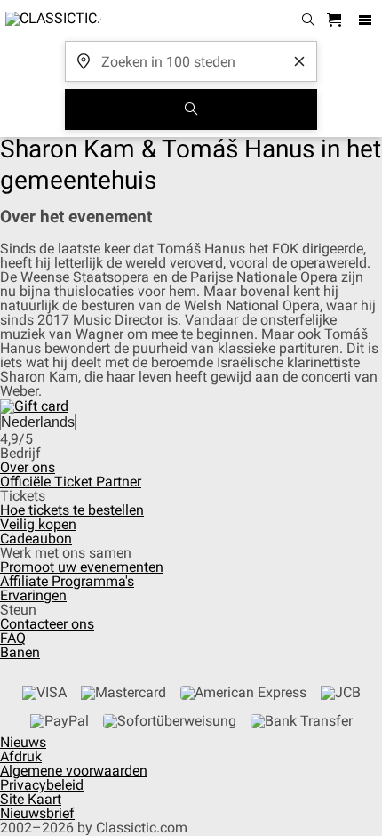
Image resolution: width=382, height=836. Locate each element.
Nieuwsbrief (37, 813)
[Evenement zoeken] (191, 109)
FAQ (13, 638)
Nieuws (23, 742)
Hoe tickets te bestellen (72, 510)
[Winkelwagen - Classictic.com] (336, 20)
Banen (20, 652)
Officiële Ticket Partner (70, 481)
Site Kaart (30, 799)
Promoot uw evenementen (81, 567)
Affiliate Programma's (67, 581)
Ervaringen (33, 595)
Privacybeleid (42, 784)
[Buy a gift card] (34, 405)
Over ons (27, 467)
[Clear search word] (299, 61)
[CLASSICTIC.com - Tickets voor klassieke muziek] (50, 20)
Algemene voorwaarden (73, 770)
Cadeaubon (36, 538)
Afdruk (21, 756)
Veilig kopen (38, 524)
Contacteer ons (47, 623)
